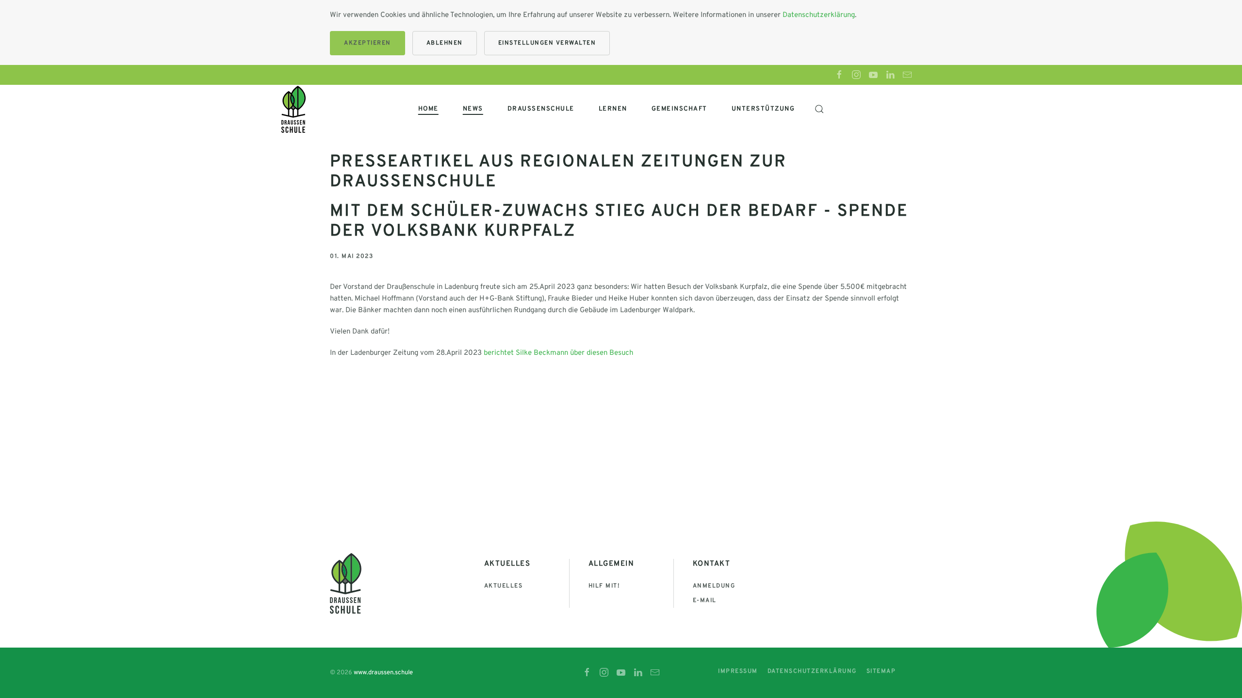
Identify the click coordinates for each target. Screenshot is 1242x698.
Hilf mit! (604, 586)
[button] (819, 109)
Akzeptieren (367, 43)
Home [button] (428, 109)
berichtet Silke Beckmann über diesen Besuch (558, 353)
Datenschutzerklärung (819, 15)
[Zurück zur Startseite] (293, 109)
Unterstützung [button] (763, 109)
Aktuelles (503, 586)
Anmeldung (714, 586)
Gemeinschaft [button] (679, 109)
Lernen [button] (613, 109)
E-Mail (705, 600)
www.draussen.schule (383, 673)
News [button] (473, 109)
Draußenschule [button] (540, 109)
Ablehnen (444, 43)
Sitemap (881, 671)
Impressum (738, 671)
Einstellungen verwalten (547, 43)
